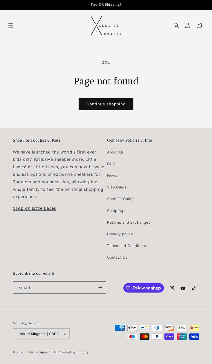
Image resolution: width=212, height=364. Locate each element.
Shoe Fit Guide (120, 198)
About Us (115, 152)
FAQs (111, 164)
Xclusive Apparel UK (42, 352)
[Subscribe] (100, 287)
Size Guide (117, 187)
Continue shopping (106, 103)
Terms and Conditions (127, 245)
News (112, 175)
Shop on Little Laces (34, 208)
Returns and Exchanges (128, 222)
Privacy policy (120, 234)
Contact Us (117, 257)
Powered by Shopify (73, 352)
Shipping (115, 210)
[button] (11, 25)
